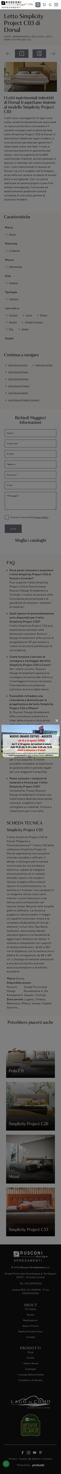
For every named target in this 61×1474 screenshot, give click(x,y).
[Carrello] (44, 4)
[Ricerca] (50, 5)
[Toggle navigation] (56, 4)
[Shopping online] (37, 4)
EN (31, 4)
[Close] (57, 721)
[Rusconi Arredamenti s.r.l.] (13, 4)
